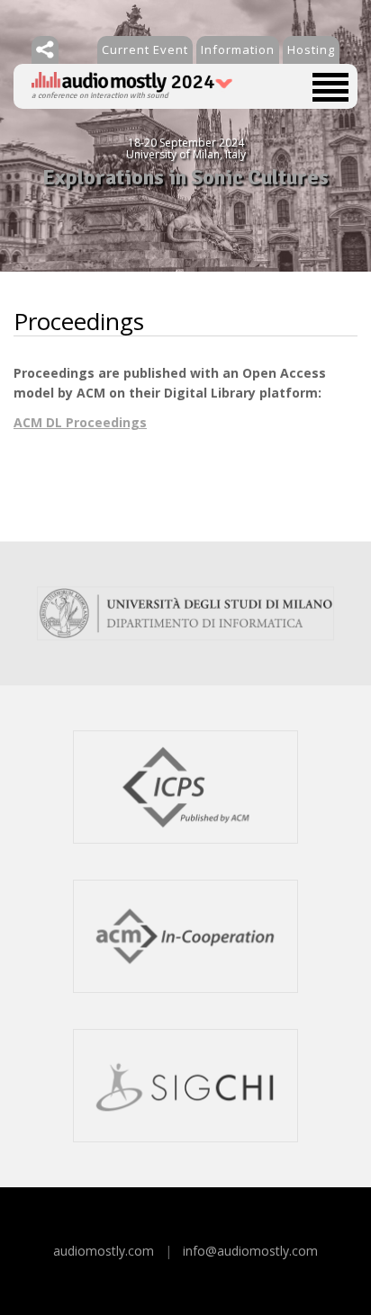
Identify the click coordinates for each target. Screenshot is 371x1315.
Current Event (145, 49)
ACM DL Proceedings (80, 422)
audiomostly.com (103, 1250)
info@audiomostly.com (250, 1250)
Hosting (311, 49)
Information (238, 49)
